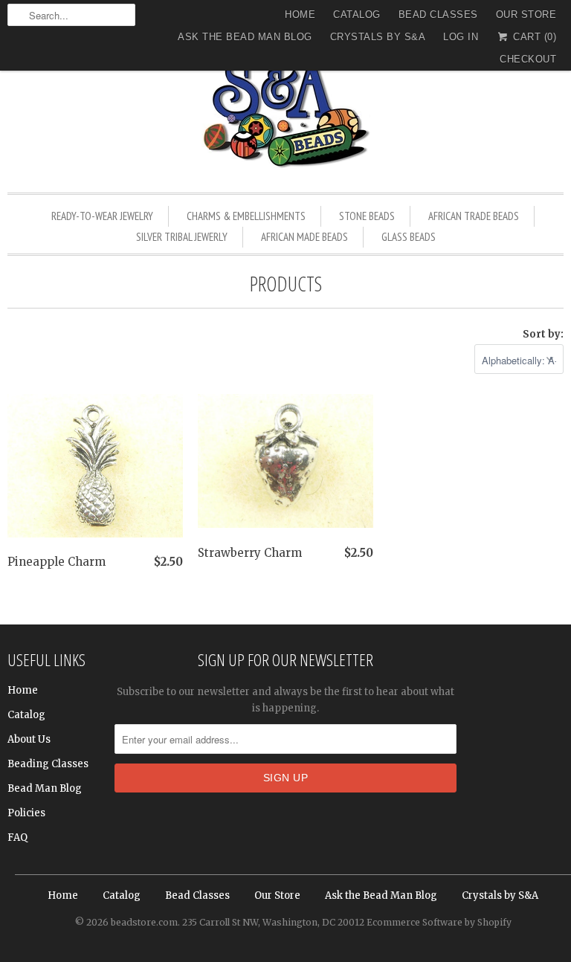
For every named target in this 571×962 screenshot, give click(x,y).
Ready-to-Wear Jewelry (102, 216)
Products (286, 283)
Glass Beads (408, 237)
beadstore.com (144, 922)
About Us (29, 739)
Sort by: (543, 334)
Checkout (528, 59)
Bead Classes (438, 14)
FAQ (17, 837)
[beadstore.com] (285, 115)
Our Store (526, 14)
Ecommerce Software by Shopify (439, 922)
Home (300, 14)
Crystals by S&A (378, 36)
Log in (460, 36)
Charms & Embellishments (246, 216)
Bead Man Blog (44, 788)
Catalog (357, 14)
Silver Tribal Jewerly (182, 237)
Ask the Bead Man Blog (245, 36)
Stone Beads (367, 216)
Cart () (533, 36)
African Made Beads (304, 237)
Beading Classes (47, 764)
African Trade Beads (473, 216)
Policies (26, 813)
